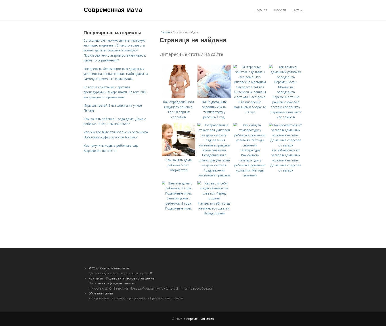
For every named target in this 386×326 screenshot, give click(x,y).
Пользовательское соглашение (130, 278)
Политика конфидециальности (111, 283)
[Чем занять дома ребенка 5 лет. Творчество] (178, 155)
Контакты (95, 278)
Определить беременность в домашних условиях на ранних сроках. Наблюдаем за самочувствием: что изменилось (116, 74)
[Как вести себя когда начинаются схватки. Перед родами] (214, 198)
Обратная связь (100, 293)
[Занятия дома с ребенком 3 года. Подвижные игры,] (178, 193)
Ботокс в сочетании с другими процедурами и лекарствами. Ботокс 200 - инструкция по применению (116, 92)
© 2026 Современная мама (109, 268)
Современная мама (113, 9)
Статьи (297, 10)
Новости (279, 10)
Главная (261, 10)
